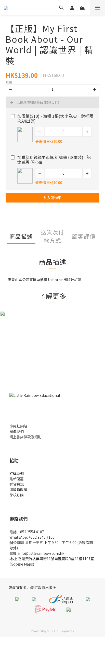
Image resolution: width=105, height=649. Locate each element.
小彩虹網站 (18, 426)
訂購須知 (16, 473)
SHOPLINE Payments (60, 631)
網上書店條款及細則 (25, 436)
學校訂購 (16, 494)
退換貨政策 (18, 489)
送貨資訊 (16, 484)
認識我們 (16, 431)
